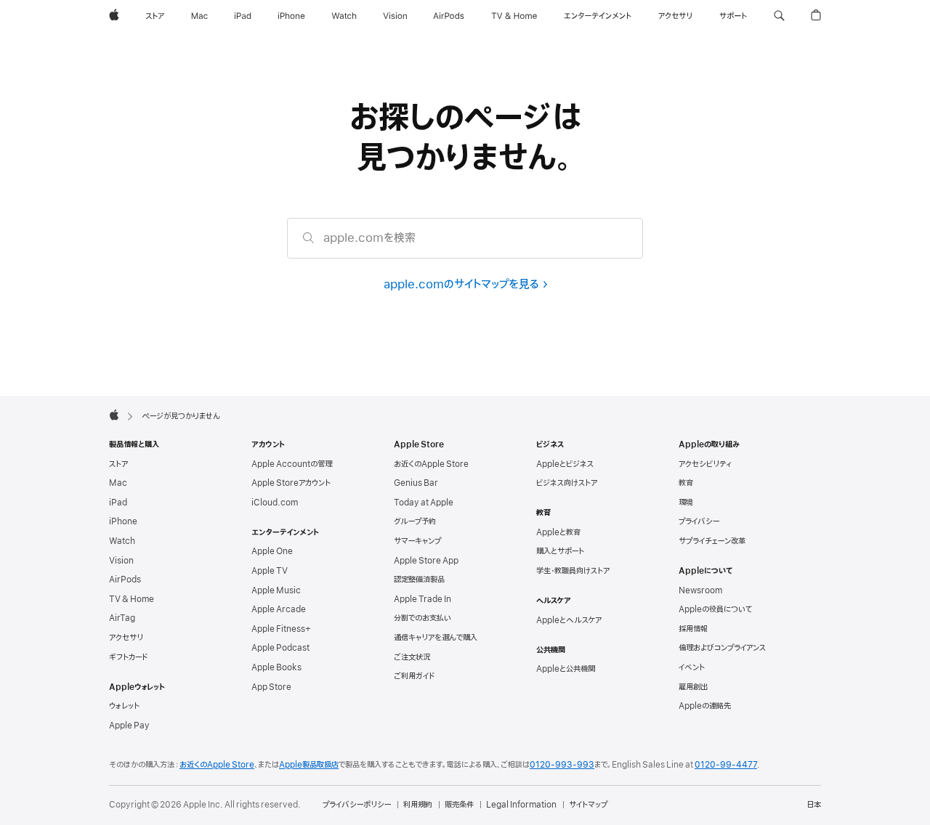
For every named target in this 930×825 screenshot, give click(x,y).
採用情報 (693, 629)
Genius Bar (416, 483)
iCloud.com (274, 502)
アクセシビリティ (705, 464)
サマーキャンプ (417, 541)
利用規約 (417, 805)
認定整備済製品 (419, 579)
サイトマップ (588, 805)
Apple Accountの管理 (291, 464)
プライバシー (699, 521)
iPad (118, 502)
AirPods (125, 579)
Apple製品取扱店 (309, 765)
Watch (122, 541)
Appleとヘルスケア (569, 620)
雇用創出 (693, 687)
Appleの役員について (715, 609)
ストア (118, 464)
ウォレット (124, 706)
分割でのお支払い (422, 618)
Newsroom (700, 590)
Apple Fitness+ (281, 629)
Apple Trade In (422, 599)
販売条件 (459, 805)
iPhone (123, 521)
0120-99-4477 (726, 765)
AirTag (122, 618)
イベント (692, 667)
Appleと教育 (558, 532)
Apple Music (276, 590)
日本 (813, 805)
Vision (121, 561)
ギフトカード (128, 657)
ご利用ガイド (414, 676)
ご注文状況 (412, 657)
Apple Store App (426, 561)
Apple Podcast (280, 648)
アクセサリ (126, 638)
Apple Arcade (278, 609)
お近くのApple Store (431, 464)
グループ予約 (415, 521)
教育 (686, 483)
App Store (271, 687)
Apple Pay (129, 725)
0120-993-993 (562, 765)
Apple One (272, 551)
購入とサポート (560, 551)
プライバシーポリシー (357, 805)
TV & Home (131, 599)
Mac (118, 483)
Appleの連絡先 (705, 706)
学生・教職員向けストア (573, 571)
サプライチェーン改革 (712, 541)
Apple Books (276, 667)
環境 (686, 502)
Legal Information (521, 805)
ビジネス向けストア (566, 483)
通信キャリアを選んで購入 (435, 638)
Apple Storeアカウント (291, 483)
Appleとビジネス (565, 464)
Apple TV (269, 571)
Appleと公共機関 (565, 669)
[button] (779, 16)
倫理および (722, 648)
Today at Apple (423, 502)
